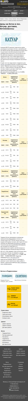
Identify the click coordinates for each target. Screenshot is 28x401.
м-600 (2, 135)
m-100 (2, 150)
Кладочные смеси (6, 312)
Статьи (21, 364)
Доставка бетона (6, 344)
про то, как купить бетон (13, 257)
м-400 (2, 113)
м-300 (2, 124)
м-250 (2, 130)
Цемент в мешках (6, 325)
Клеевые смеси (6, 318)
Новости (21, 370)
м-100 (2, 86)
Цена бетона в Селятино (20, 280)
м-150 (2, 92)
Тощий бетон (5, 338)
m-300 (2, 166)
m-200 (2, 160)
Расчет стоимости (22, 4)
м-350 (2, 119)
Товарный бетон (6, 333)
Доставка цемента (6, 327)
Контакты (20, 368)
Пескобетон (5, 336)
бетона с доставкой (5, 64)
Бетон (3, 331)
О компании (21, 362)
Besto (4, 2)
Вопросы (21, 366)
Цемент (3, 321)
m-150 (2, 155)
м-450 (2, 108)
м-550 (2, 103)
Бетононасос (5, 342)
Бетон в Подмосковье (9, 271)
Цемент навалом (6, 323)
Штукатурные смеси (7, 316)
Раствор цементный (7, 335)
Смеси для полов (6, 314)
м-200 (2, 97)
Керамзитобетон (6, 340)
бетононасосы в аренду (19, 243)
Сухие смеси (5, 310)
